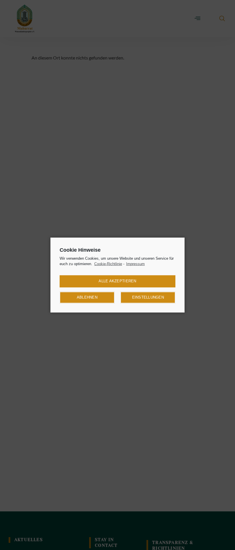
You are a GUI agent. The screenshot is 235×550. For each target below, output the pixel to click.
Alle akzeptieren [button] (117, 281)
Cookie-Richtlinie (108, 264)
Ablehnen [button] (87, 297)
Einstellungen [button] (148, 297)
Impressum (135, 264)
